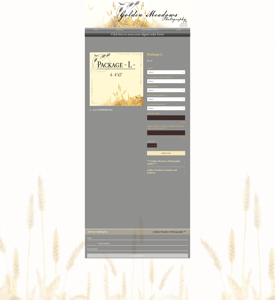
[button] (91, 7)
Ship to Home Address (157, 95)
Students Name (154, 113)
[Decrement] (149, 145)
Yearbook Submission (156, 104)
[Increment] (155, 145)
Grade (150, 68)
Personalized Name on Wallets (160, 77)
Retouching (152, 86)
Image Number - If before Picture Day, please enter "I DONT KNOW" (165, 127)
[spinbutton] (152, 145)
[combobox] (166, 72)
